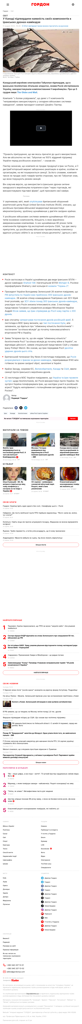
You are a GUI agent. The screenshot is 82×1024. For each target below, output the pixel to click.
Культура (6, 845)
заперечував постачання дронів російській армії (45, 320)
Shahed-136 (29, 283)
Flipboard (48, 914)
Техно (5, 849)
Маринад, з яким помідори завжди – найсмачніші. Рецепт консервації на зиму (41, 783)
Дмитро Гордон (51, 878)
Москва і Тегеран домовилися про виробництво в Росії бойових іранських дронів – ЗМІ (42, 452)
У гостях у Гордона (48, 834)
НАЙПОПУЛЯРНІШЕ (12, 620)
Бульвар (8, 464)
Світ (12, 11)
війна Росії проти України (39, 413)
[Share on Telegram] (25, 408)
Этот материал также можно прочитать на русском (46, 26)
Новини (6, 821)
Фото (43, 852)
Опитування (45, 860)
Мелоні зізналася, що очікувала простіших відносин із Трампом (30, 749)
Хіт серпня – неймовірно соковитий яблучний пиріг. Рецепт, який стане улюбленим (43, 485)
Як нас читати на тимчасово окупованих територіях (11, 955)
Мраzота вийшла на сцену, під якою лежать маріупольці (33, 538)
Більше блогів (41, 545)
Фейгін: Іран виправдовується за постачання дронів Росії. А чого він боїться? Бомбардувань (14, 452)
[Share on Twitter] (21, 408)
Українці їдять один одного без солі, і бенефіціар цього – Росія (33, 506)
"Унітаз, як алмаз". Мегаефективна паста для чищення (31, 791)
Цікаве (5, 864)
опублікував (35, 201)
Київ (4, 878)
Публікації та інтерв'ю (49, 830)
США (66, 369)
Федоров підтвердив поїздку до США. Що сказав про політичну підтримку (34, 717)
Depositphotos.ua (32, 994)
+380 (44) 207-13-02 (15, 968)
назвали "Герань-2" (58, 286)
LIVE (42, 845)
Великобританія (43, 369)
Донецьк (6, 889)
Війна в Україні (8, 826)
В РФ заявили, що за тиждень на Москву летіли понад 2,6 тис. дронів (32, 712)
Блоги (43, 837)
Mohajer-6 (64, 283)
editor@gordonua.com (16, 972)
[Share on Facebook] (16, 408)
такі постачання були (54, 323)
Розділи (44, 821)
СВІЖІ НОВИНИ (10, 683)
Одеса (5, 885)
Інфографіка (7, 860)
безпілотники (22, 413)
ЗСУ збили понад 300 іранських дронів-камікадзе (50, 301)
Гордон (5, 11)
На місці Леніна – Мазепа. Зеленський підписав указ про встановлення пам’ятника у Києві (41, 696)
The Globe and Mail (27, 92)
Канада (56, 369)
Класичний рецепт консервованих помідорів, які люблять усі (34, 809)
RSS (46, 918)
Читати (72, 418)
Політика (6, 830)
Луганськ (6, 904)
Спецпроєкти (46, 867)
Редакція (6, 942)
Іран (5, 413)
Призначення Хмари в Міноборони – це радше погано (36, 655)
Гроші (5, 834)
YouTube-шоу (46, 864)
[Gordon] (40, 5)
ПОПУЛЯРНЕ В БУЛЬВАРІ (15, 768)
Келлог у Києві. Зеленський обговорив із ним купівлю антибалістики (42, 702)
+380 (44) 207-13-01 (15, 965)
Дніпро (5, 897)
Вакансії (6, 938)
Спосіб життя (8, 852)
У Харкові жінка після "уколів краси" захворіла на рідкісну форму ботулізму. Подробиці (40, 690)
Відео (43, 856)
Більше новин (41, 762)
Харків (5, 893)
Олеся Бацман (50, 906)
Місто (5, 873)
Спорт (5, 841)
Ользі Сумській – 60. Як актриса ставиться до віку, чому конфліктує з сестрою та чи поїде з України (14, 486)
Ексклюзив (45, 849)
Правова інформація (10, 950)
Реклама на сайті (9, 946)
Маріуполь (7, 900)
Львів (5, 882)
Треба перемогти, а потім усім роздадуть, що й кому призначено (34, 531)
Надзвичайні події (10, 856)
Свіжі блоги (9, 502)
